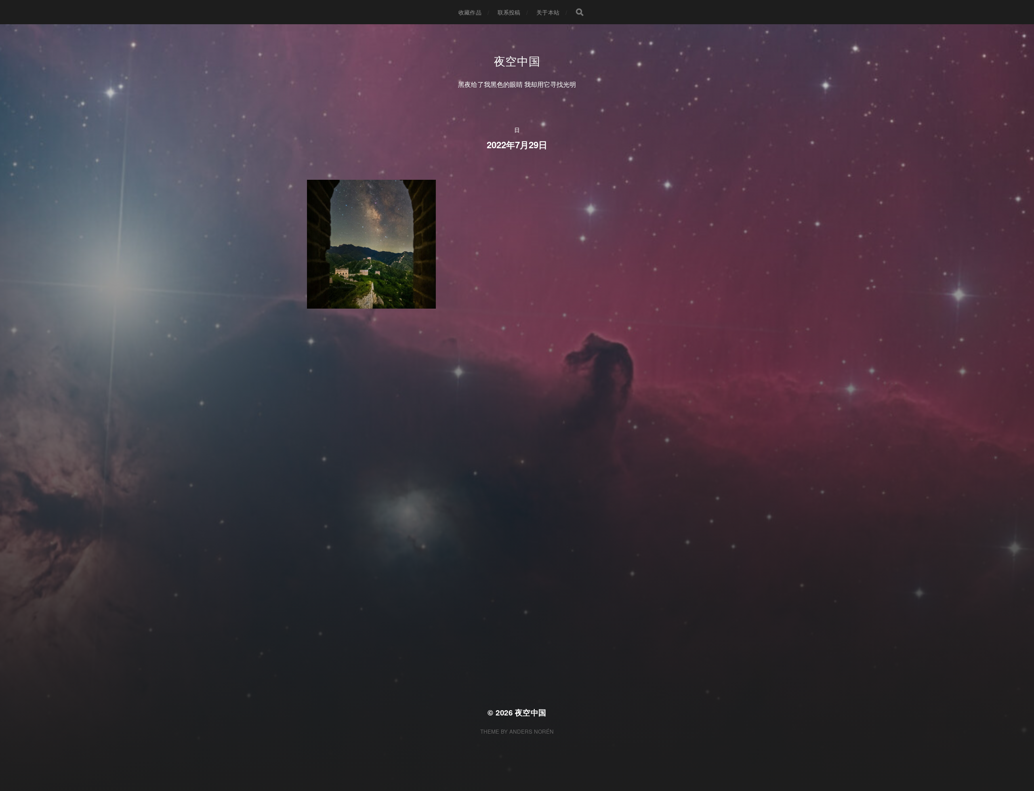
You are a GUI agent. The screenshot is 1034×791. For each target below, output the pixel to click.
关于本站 (547, 12)
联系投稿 (509, 12)
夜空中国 (517, 61)
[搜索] (580, 12)
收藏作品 (469, 12)
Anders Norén (531, 731)
